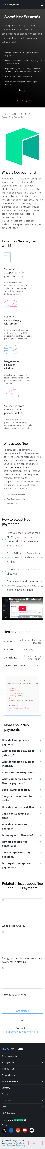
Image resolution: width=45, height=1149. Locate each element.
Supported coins (19, 113)
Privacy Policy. (20, 1146)
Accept (35, 1143)
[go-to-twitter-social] (4, 1130)
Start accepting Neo (22, 100)
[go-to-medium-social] (32, 1130)
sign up (30, 533)
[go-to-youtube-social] (25, 1130)
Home (5, 113)
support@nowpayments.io (22, 1031)
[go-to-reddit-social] (18, 1130)
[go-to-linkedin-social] (11, 1130)
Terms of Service (7, 1146)
